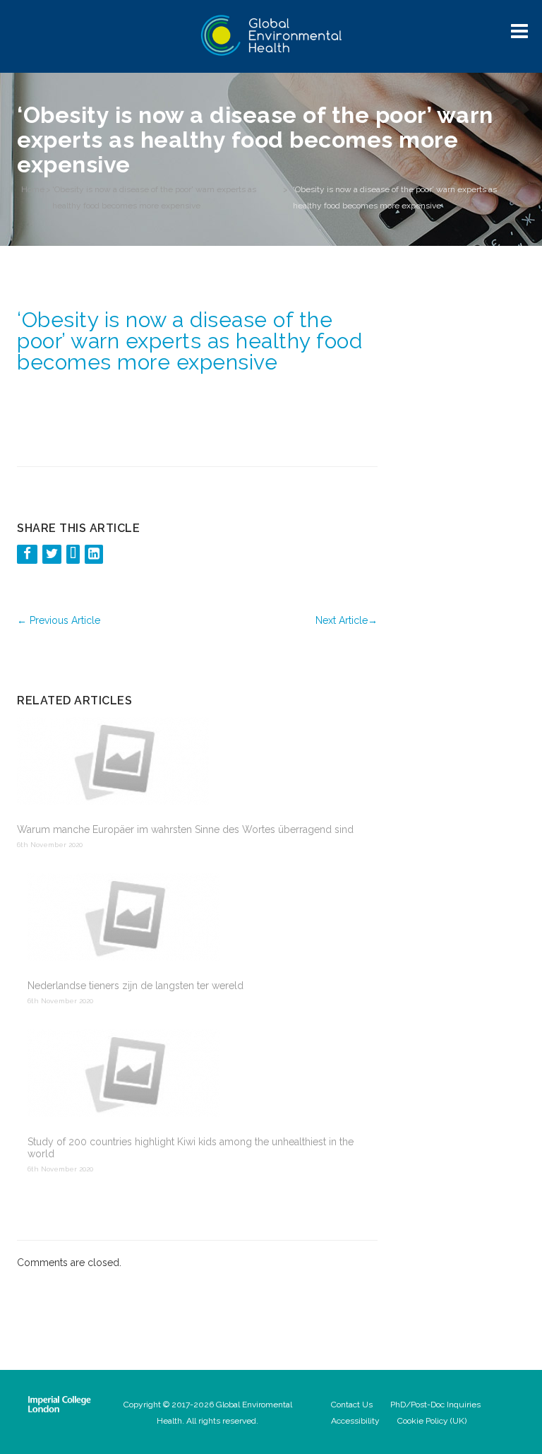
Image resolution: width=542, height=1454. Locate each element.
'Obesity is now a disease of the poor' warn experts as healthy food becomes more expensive (154, 197)
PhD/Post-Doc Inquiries (435, 1404)
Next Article (346, 620)
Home (32, 189)
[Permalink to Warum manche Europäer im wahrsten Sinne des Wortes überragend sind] (192, 762)
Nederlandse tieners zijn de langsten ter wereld (135, 985)
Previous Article (58, 620)
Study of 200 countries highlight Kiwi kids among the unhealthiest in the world (191, 1147)
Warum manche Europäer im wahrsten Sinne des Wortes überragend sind (185, 829)
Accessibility (355, 1421)
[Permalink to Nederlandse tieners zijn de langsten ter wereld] (197, 918)
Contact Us (352, 1404)
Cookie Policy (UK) (431, 1421)
